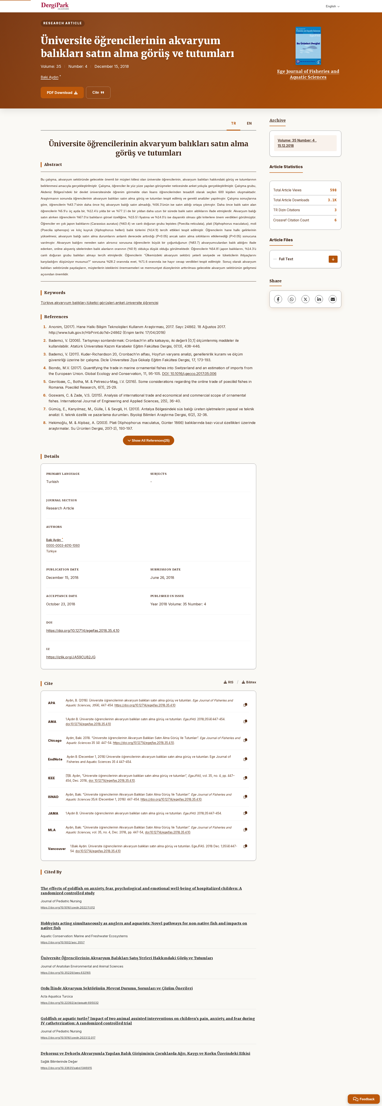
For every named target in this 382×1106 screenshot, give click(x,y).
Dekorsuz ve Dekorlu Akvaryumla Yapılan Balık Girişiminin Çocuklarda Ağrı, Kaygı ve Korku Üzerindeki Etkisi (145, 1053)
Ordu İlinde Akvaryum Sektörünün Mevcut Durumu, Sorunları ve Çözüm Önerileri (117, 988)
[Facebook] (278, 299)
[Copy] (245, 705)
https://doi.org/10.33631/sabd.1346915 (66, 1068)
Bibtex (251, 682)
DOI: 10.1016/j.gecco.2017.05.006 (189, 373)
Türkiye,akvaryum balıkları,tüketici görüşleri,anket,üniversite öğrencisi (99, 302)
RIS (230, 682)
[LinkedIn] (319, 299)
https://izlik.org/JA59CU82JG (71, 657)
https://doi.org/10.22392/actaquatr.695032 (70, 1002)
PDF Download (59, 92)
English (331, 6)
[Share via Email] (333, 299)
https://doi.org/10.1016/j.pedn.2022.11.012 (68, 907)
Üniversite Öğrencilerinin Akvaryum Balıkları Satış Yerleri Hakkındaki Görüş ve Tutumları (127, 958)
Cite (95, 92)
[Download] (333, 259)
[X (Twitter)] (305, 299)
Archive (277, 120)
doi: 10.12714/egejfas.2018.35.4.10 (112, 780)
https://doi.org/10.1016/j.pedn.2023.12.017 (68, 1037)
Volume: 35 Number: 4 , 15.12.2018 (297, 143)
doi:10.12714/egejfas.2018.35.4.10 (88, 724)
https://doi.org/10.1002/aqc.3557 (63, 942)
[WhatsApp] (292, 299)
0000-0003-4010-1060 (63, 545)
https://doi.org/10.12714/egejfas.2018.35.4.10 (82, 630)
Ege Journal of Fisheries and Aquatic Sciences (308, 74)
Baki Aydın (49, 77)
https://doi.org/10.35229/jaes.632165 (66, 972)
